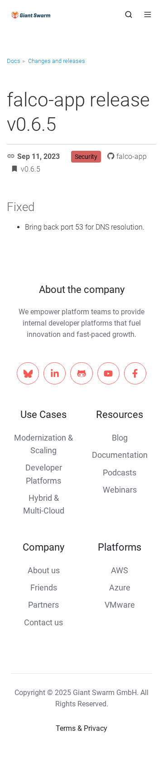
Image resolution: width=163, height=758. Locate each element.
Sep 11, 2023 (38, 156)
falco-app (131, 156)
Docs (13, 61)
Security (86, 156)
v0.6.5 (30, 169)
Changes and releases (56, 61)
